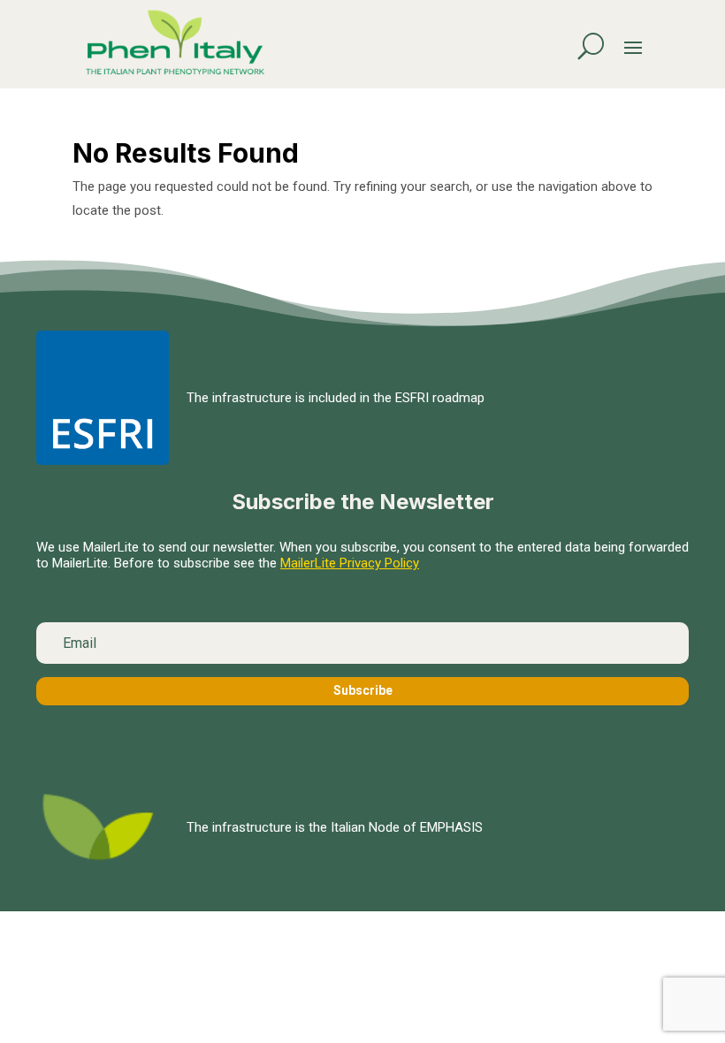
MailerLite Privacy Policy (349, 563)
